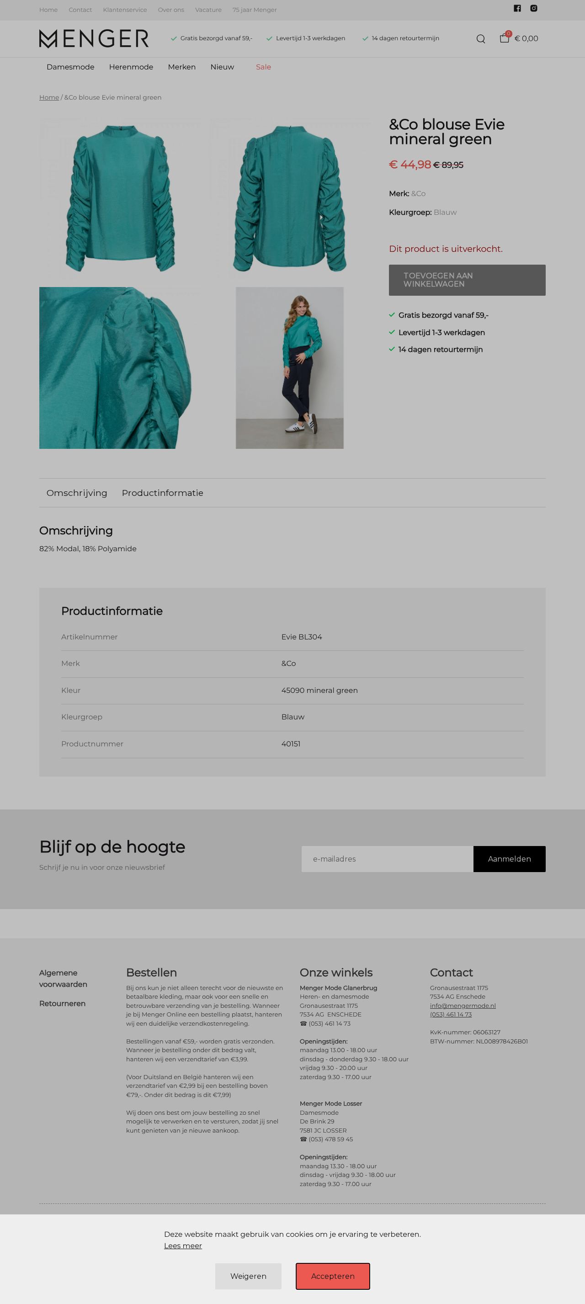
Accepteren (333, 1276)
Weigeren (248, 1276)
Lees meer (183, 1246)
